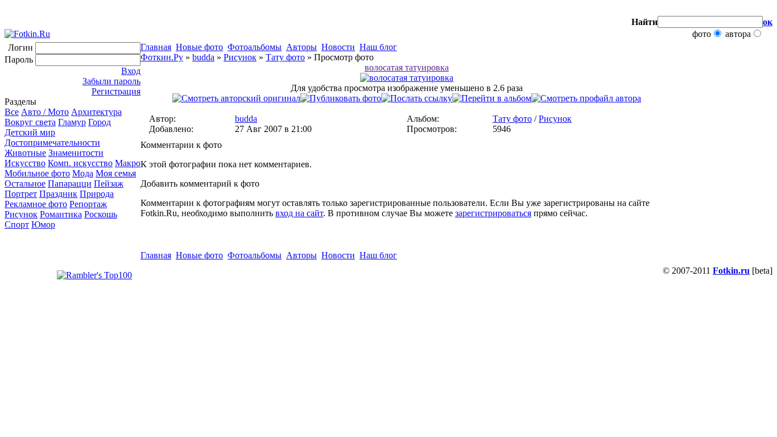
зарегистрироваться (493, 213)
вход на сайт (299, 213)
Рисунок (21, 214)
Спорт (17, 224)
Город (99, 122)
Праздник (58, 194)
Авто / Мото (45, 112)
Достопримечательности (52, 142)
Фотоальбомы (255, 47)
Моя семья (116, 173)
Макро (127, 163)
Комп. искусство (80, 163)
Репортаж (88, 204)
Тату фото (285, 57)
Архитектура (96, 112)
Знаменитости (76, 153)
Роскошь (100, 214)
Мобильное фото (37, 173)
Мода (82, 173)
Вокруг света (30, 122)
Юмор (43, 224)
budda (203, 57)
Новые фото (199, 47)
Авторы (301, 47)
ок (767, 22)
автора (738, 34)
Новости (338, 47)
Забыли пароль (111, 81)
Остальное (25, 183)
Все (12, 112)
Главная (155, 47)
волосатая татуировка (407, 67)
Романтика (61, 214)
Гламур (72, 122)
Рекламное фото (36, 204)
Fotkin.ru (731, 270)
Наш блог (378, 47)
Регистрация (116, 91)
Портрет (21, 194)
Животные (25, 153)
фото (701, 34)
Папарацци (70, 183)
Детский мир (30, 132)
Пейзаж (108, 183)
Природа (97, 194)
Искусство (25, 163)
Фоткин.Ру (161, 57)
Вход (130, 71)
